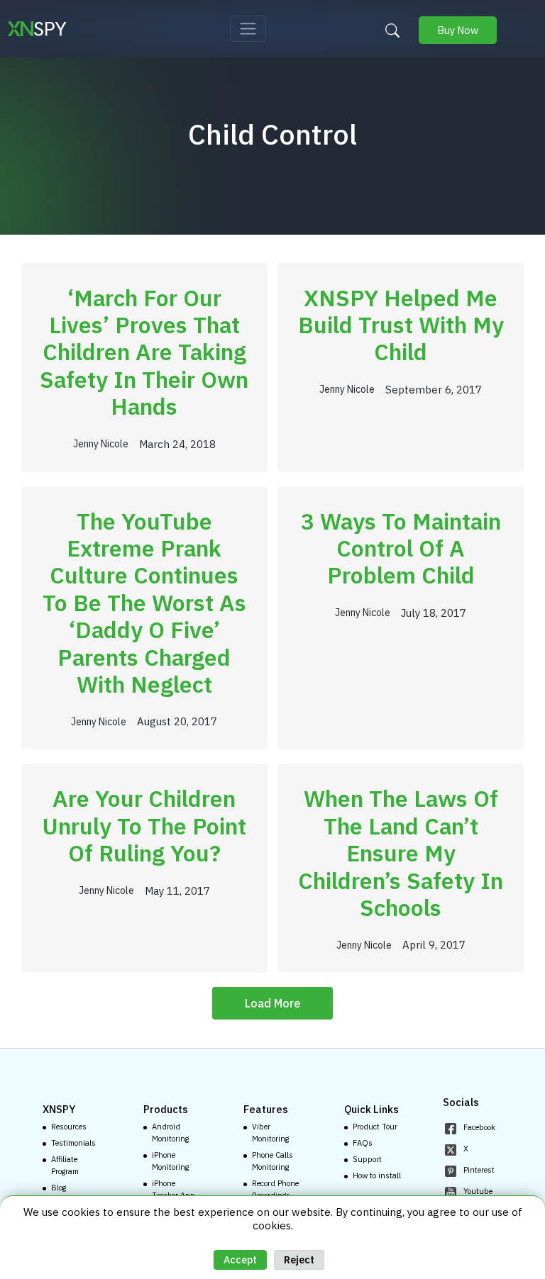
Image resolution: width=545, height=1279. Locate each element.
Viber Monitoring (270, 1133)
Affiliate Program (65, 1165)
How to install (377, 1175)
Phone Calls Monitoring (272, 1161)
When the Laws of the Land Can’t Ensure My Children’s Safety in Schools (400, 852)
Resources (69, 1127)
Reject (299, 1259)
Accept (240, 1259)
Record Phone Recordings (275, 1189)
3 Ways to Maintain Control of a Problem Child (401, 548)
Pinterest (479, 1170)
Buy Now (457, 30)
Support (367, 1159)
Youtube (477, 1191)
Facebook (479, 1127)
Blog (58, 1188)
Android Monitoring (170, 1133)
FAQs (363, 1143)
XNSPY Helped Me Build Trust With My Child (401, 325)
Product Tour (375, 1127)
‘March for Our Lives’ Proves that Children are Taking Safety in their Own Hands (144, 352)
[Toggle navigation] (248, 29)
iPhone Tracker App (173, 1189)
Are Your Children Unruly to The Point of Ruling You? (144, 825)
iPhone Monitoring (170, 1161)
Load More (273, 1003)
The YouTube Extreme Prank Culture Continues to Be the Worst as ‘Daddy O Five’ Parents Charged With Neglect (144, 602)
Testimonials (73, 1143)
